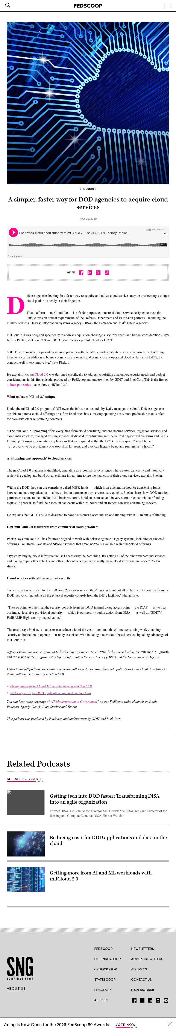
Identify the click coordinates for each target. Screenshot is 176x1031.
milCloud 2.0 (39, 374)
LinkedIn (150, 999)
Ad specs (139, 969)
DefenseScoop (107, 958)
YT (165, 999)
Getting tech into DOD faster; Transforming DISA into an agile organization (104, 799)
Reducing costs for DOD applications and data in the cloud (108, 840)
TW (141, 999)
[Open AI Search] (13, 5)
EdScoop (102, 989)
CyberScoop (105, 969)
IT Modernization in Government (74, 701)
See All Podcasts (24, 778)
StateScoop (105, 979)
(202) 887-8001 (142, 989)
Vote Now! (126, 1024)
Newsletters (142, 948)
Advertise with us (147, 958)
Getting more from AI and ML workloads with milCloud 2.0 (101, 876)
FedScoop (103, 948)
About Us (16, 988)
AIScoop (101, 1000)
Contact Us (141, 979)
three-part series (20, 384)
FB (133, 999)
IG (157, 999)
